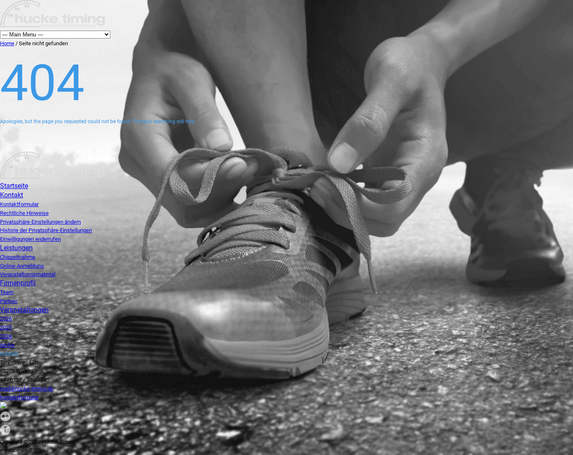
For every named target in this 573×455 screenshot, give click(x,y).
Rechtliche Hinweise (24, 213)
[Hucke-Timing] (52, 26)
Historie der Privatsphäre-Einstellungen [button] (46, 230)
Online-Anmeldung (22, 266)
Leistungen (16, 248)
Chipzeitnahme (17, 257)
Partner (8, 301)
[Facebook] (5, 433)
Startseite (14, 186)
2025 (6, 327)
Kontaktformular (19, 204)
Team (6, 292)
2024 (6, 336)
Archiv (7, 345)
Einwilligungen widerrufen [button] (30, 239)
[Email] (3, 406)
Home (7, 43)
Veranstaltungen (24, 310)
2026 (6, 318)
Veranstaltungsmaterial (27, 274)
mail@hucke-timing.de (26, 388)
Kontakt (11, 195)
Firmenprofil (18, 283)
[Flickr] (5, 419)
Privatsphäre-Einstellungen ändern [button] (40, 222)
